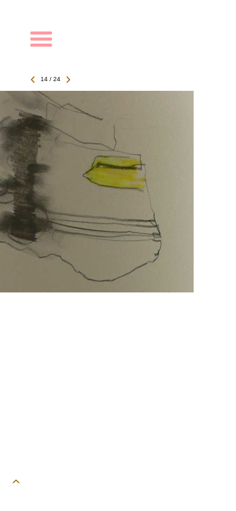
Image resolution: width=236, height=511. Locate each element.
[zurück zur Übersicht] (112, 289)
